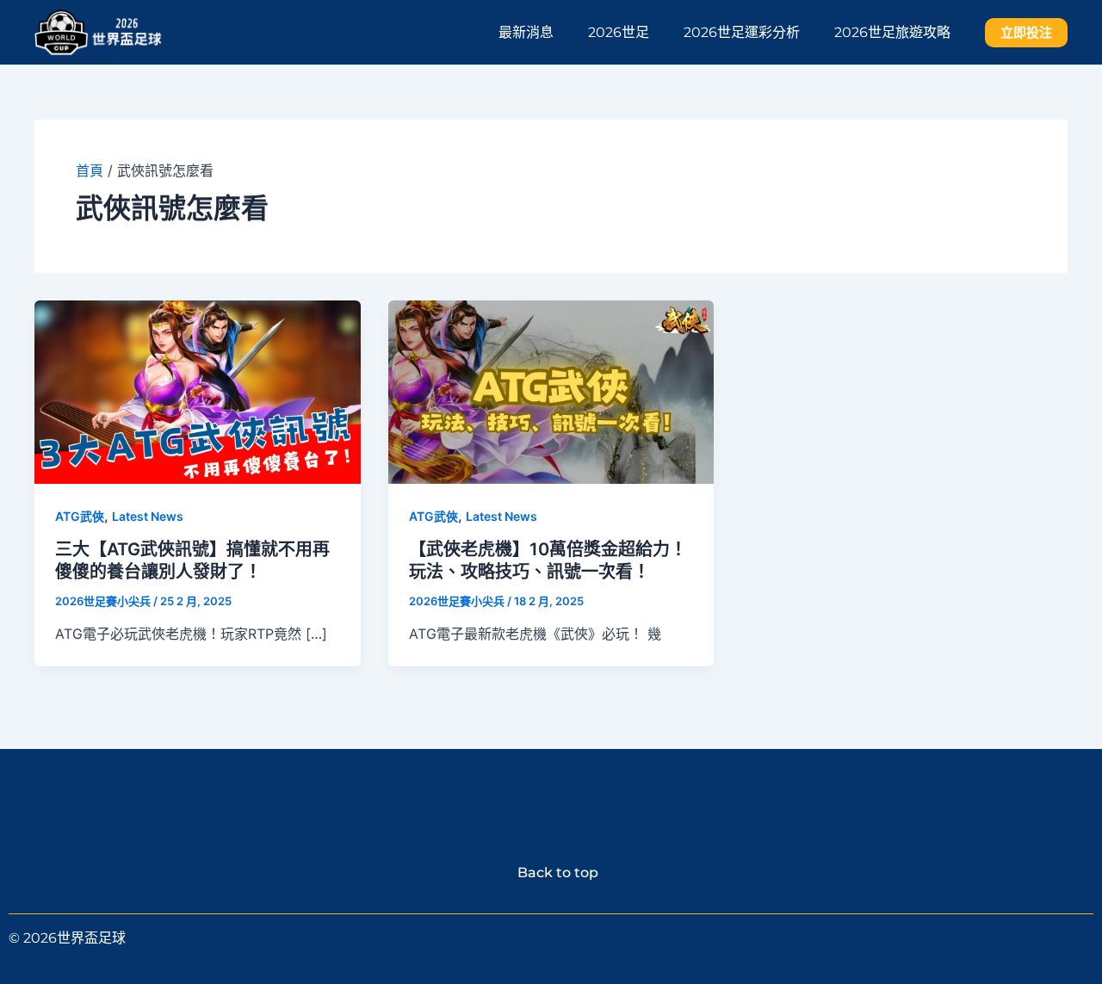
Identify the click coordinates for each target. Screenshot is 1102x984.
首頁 (89, 170)
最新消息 (526, 32)
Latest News (147, 516)
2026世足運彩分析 (742, 32)
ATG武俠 (79, 516)
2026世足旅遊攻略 (892, 32)
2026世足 (618, 32)
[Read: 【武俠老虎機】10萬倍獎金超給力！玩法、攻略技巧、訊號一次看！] (551, 390)
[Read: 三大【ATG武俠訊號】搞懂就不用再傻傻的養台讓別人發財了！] (197, 390)
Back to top (551, 872)
